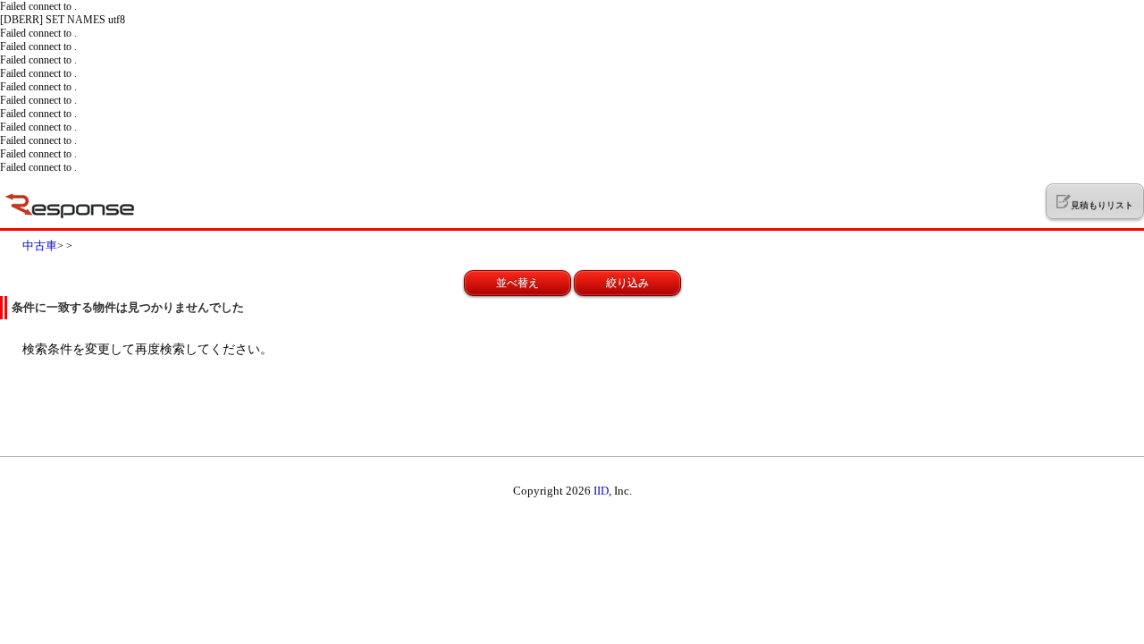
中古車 (39, 245)
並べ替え (517, 282)
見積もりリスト (1101, 205)
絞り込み (627, 282)
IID (601, 490)
